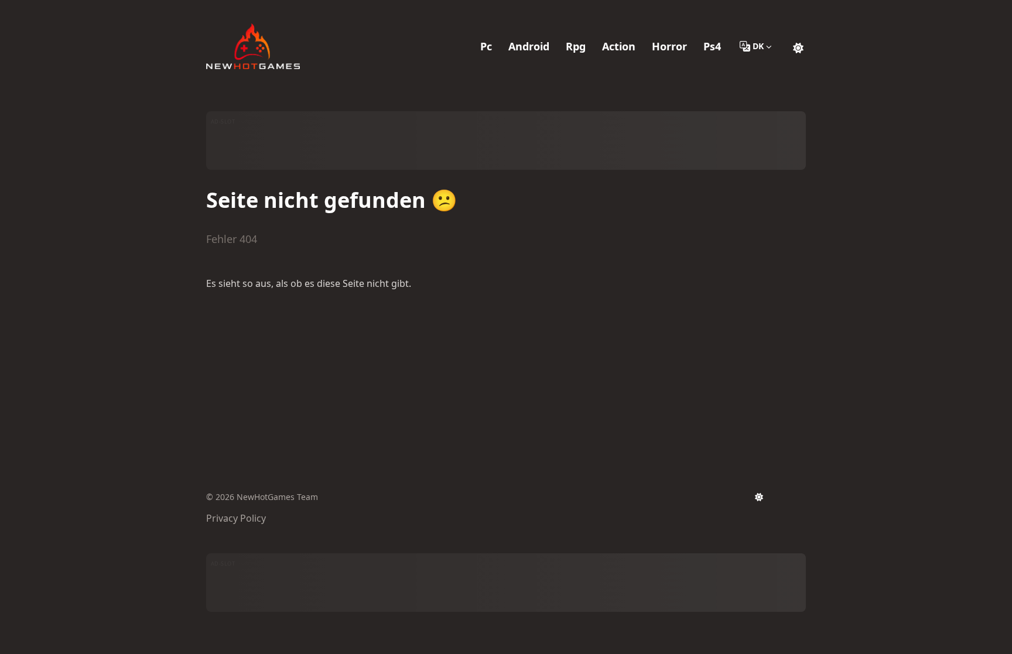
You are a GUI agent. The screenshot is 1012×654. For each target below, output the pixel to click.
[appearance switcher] (798, 46)
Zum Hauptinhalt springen (281, 11)
